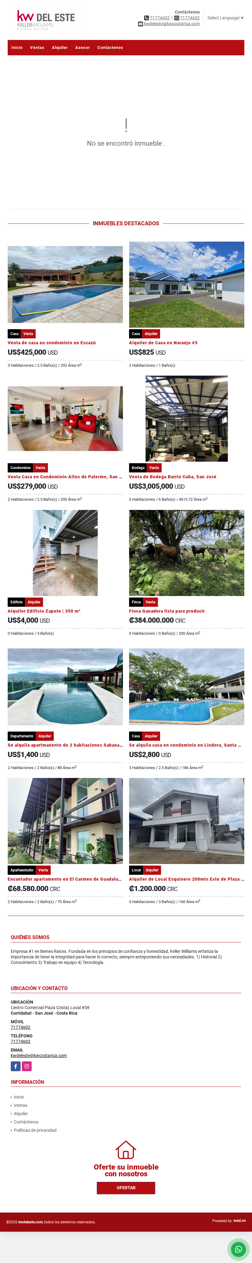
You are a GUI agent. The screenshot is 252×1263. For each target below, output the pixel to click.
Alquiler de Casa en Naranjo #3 (163, 342)
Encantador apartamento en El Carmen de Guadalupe (66, 879)
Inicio (17, 47)
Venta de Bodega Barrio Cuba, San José (173, 476)
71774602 (160, 17)
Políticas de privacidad (35, 1130)
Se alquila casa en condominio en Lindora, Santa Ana (187, 745)
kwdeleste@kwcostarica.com (39, 1055)
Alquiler (60, 47)
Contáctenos (110, 47)
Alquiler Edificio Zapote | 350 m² (44, 611)
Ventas (37, 47)
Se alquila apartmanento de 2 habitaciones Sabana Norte (70, 745)
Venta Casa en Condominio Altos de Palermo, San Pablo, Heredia (80, 476)
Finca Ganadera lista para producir (167, 611)
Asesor (82, 47)
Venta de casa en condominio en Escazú (52, 342)
